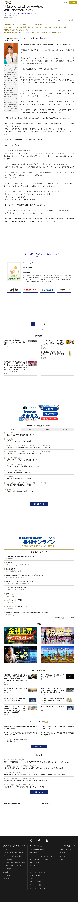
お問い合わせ (7, 875)
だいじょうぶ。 (19, 15)
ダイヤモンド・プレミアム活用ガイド (14, 856)
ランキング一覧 (39, 504)
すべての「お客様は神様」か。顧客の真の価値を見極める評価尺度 (20, 734)
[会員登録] (73, 2)
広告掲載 (5, 872)
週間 (47, 430)
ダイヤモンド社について (67, 846)
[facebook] (39, 841)
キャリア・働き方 (9, 15)
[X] (30, 841)
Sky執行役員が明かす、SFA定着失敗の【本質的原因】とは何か (57, 734)
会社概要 (62, 853)
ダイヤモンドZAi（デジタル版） (39, 859)
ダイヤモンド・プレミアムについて (13, 853)
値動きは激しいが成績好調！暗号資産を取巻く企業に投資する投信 (20, 727)
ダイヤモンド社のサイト (37, 846)
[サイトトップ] (8, 2)
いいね (65, 430)
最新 (12, 430)
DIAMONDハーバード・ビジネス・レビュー (42, 856)
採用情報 (62, 856)
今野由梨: (20, 13)
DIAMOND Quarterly (36, 875)
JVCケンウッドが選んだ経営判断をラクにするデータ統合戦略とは (20, 740)
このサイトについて (9, 849)
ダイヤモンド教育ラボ (36, 885)
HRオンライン (34, 878)
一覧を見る (39, 747)
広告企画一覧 (45, 803)
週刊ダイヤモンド (35, 853)
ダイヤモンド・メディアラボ (38, 888)
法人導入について (8, 878)
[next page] (45, 324)
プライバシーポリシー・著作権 (12, 865)
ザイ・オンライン (35, 865)
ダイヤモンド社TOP (65, 849)
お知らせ (62, 859)
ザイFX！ (32, 869)
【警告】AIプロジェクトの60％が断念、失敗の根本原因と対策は (57, 727)
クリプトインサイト (35, 882)
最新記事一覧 (39, 792)
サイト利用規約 (7, 859)
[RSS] (47, 841)
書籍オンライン (34, 862)
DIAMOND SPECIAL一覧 (12, 803)
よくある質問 (7, 869)
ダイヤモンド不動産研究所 (37, 872)
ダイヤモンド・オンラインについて (14, 846)
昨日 (30, 430)
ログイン (64, 2)
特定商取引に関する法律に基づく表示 (14, 862)
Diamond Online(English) (37, 849)
